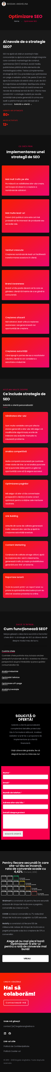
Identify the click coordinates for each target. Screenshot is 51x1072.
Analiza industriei (10, 671)
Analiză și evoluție (10, 689)
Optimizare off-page (12, 683)
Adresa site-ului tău (14, 802)
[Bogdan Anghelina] (15, 4)
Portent (27, 872)
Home (16, 21)
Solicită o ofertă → (23, 104)
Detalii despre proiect (14, 812)
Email (6, 783)
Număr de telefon (12, 793)
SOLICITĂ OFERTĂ (13, 833)
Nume (6, 773)
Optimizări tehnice (10, 677)
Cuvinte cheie (8, 651)
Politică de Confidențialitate (16, 1046)
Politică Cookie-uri (12, 1051)
